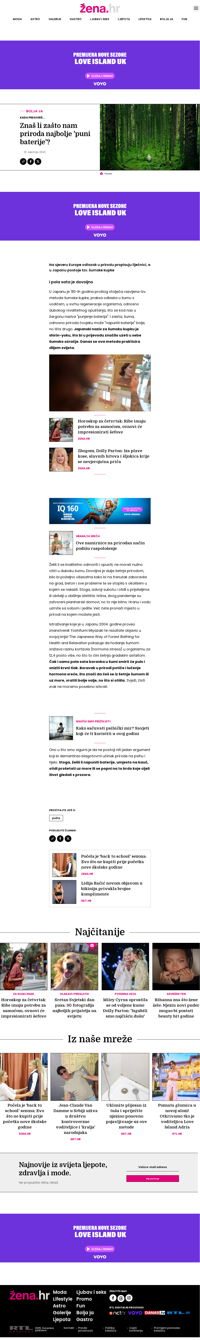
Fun (184, 19)
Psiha (56, 818)
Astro (35, 19)
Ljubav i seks (99, 19)
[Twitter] (38, 164)
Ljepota (124, 19)
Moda (17, 19)
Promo (84, 1299)
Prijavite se (152, 1179)
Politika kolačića (110, 1329)
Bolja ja (166, 19)
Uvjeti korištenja (136, 1329)
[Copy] (23, 164)
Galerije (55, 19)
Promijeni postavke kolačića (167, 1329)
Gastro (76, 19)
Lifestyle (145, 19)
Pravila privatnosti (85, 1329)
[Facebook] (31, 164)
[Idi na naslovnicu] (100, 12)
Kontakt (69, 1328)
